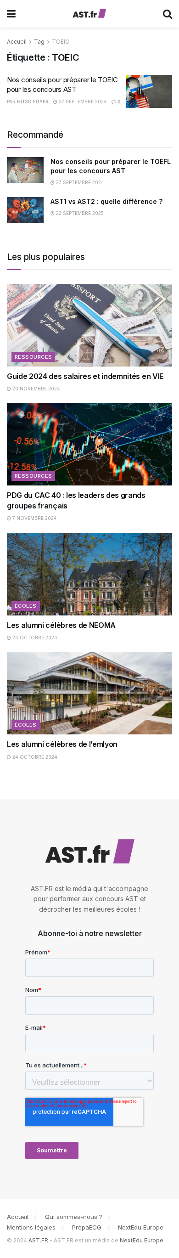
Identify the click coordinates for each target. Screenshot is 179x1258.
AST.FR (38, 1240)
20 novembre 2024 (35, 388)
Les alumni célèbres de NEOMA (61, 625)
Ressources (33, 357)
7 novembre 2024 (34, 518)
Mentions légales (31, 1227)
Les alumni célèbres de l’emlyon (62, 744)
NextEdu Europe (140, 1227)
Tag (39, 41)
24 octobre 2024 (34, 637)
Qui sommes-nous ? (73, 1216)
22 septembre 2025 (79, 213)
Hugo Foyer (33, 101)
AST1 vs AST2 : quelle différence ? (106, 201)
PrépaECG (86, 1227)
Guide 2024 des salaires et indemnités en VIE (85, 376)
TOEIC (60, 41)
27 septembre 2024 (82, 101)
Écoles (26, 606)
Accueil (17, 41)
